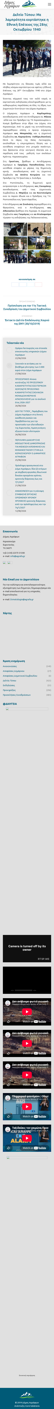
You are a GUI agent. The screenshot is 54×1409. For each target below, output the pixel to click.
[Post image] (9, 350)
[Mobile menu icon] (49, 4)
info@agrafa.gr (17, 556)
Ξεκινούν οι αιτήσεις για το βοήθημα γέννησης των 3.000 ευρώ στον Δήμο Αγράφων (29, 366)
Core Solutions (32, 1406)
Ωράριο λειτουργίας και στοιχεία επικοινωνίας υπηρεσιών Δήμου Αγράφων (31, 351)
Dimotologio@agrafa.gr (22, 599)
